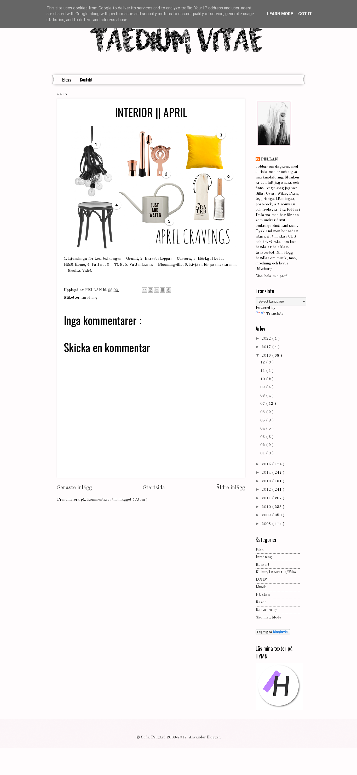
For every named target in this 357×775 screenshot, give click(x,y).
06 (263, 412)
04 (263, 429)
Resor (261, 602)
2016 (267, 356)
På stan (263, 595)
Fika (260, 550)
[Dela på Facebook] (162, 290)
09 (263, 387)
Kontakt (86, 80)
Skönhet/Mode (268, 618)
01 (263, 453)
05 (263, 421)
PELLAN (269, 159)
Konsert (262, 565)
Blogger (213, 737)
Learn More (280, 13)
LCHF (261, 580)
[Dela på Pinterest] (168, 290)
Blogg (66, 80)
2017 (267, 347)
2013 (267, 481)
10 (263, 379)
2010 (267, 507)
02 (263, 445)
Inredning (89, 298)
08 (263, 396)
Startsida (154, 487)
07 (263, 404)
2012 (267, 490)
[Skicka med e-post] (144, 290)
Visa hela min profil (272, 276)
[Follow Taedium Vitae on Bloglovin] (273, 633)
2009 (267, 515)
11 (263, 371)
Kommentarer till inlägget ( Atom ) (117, 500)
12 (263, 363)
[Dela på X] (156, 290)
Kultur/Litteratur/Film (276, 572)
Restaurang (266, 610)
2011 (267, 498)
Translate (275, 314)
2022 (267, 339)
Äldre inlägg (230, 487)
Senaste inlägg (74, 487)
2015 (267, 464)
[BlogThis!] (150, 290)
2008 (267, 524)
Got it (305, 13)
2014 (267, 473)
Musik (261, 587)
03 (263, 437)
